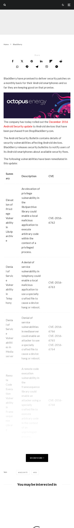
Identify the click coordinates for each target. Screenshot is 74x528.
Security (23, 472)
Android (39, 28)
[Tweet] (22, 61)
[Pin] (32, 61)
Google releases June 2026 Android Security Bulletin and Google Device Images (43, 496)
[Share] (12, 61)
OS (35, 472)
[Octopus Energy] (37, 117)
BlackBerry (25, 28)
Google (52, 28)
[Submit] (60, 61)
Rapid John (9, 28)
